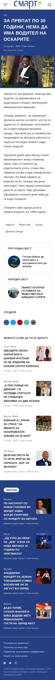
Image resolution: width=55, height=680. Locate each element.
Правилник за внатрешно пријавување (24, 651)
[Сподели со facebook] (6, 322)
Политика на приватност (16, 643)
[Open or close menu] (6, 5)
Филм (13, 346)
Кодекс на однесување (16, 656)
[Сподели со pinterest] (20, 322)
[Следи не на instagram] (15, 663)
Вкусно (7, 416)
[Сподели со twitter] (13, 322)
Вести (7, 534)
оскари (39, 224)
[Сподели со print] (33, 322)
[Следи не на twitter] (10, 663)
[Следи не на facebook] (5, 663)
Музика (7, 381)
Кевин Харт (25, 224)
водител (10, 224)
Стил (6, 346)
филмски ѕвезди (14, 231)
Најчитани (11, 489)
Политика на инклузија (16, 647)
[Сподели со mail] (26, 322)
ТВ (5, 15)
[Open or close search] (49, 4)
